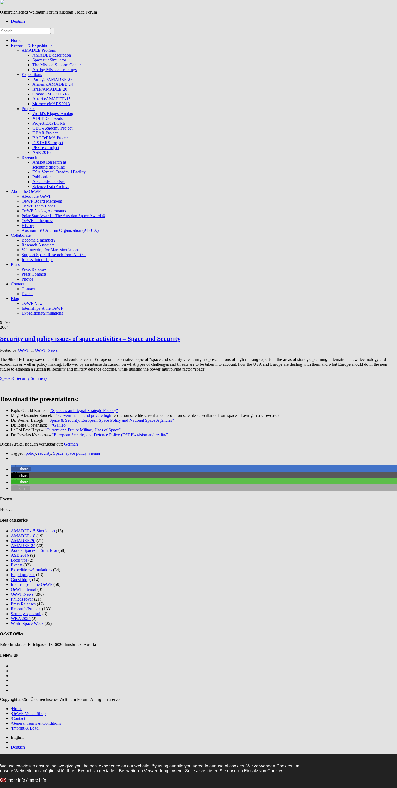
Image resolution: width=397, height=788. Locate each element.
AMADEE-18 (23, 535)
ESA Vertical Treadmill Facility (59, 172)
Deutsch (18, 21)
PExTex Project (45, 147)
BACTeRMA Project (50, 138)
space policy (76, 453)
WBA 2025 (21, 618)
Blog (15, 298)
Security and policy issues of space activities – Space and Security (90, 338)
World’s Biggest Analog (52, 113)
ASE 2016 (41, 152)
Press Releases (34, 269)
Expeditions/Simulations (42, 313)
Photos (27, 279)
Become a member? (38, 240)
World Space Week (27, 623)
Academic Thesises (48, 181)
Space (58, 453)
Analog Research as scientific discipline (49, 164)
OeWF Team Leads (38, 206)
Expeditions (32, 74)
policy (31, 453)
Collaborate (21, 235)
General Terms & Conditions (36, 723)
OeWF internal (23, 589)
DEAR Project (45, 133)
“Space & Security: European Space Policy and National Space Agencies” (111, 420)
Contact (17, 284)
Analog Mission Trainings (54, 69)
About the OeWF (26, 191)
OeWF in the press (37, 220)
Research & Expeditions (31, 45)
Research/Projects (26, 608)
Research (29, 157)
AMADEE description (51, 55)
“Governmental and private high (83, 415)
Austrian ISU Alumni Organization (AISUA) (60, 230)
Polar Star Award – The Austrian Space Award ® (63, 215)
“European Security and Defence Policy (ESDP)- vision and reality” (110, 435)
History (28, 225)
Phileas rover (22, 599)
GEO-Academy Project (52, 128)
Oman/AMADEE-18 (50, 94)
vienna (94, 453)
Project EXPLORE (48, 123)
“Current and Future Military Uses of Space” (83, 430)
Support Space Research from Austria (54, 254)
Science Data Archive (50, 186)
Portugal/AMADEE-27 (52, 79)
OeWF (23, 350)
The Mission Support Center (56, 64)
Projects (28, 108)
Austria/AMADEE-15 (51, 99)
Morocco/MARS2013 (51, 103)
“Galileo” (59, 425)
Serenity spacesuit (26, 613)
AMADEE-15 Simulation (33, 531)
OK (3, 780)
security (44, 453)
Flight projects (23, 574)
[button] (21, 469)
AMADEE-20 (23, 540)
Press (15, 264)
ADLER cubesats (47, 118)
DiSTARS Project (47, 142)
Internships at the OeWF (42, 308)
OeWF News (33, 303)
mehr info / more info (26, 780)
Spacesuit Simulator (49, 60)
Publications (42, 176)
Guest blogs (21, 579)
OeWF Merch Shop (29, 713)
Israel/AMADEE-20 (49, 89)
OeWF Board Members (42, 201)
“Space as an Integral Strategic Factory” (84, 410)
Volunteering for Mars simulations (50, 250)
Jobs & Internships (37, 259)
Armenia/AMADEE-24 (52, 84)
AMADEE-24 (23, 545)
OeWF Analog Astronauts (44, 211)
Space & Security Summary (23, 378)
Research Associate (38, 245)
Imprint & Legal (25, 728)
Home (16, 40)
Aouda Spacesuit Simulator (34, 550)
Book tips (19, 560)
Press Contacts (34, 274)
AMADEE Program (39, 50)
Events (27, 293)
